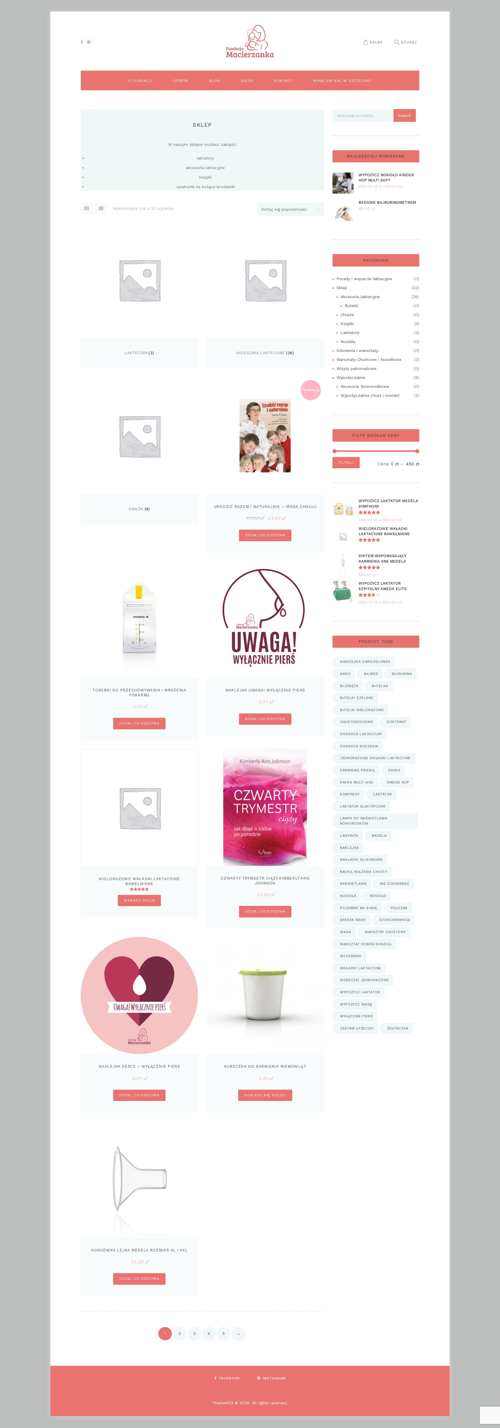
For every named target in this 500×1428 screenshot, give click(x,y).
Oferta (180, 81)
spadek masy (353, 920)
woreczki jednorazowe (364, 980)
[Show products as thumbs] (86, 208)
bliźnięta (349, 686)
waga (345, 932)
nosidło (378, 896)
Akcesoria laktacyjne (260, 352)
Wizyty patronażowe (356, 368)
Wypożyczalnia (351, 377)
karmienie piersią (357, 770)
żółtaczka (398, 1028)
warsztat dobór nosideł (365, 944)
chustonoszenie (356, 722)
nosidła (348, 896)
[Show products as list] (101, 208)
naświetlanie (353, 884)
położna (399, 908)
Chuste (347, 314)
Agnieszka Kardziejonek (365, 662)
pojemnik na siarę (358, 908)
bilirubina (402, 674)
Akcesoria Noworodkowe (365, 386)
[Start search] (397, 42)
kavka (394, 770)
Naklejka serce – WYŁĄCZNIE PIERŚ (139, 1066)
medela (379, 836)
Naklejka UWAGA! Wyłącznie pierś (265, 690)
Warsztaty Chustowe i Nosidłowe (369, 359)
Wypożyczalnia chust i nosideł (370, 395)
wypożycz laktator (360, 992)
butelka (380, 686)
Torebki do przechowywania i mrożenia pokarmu (139, 692)
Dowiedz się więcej (265, 1095)
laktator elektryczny (363, 806)
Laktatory (136, 352)
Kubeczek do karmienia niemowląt (265, 1066)
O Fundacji (140, 81)
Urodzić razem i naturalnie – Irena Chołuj (265, 506)
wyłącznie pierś (356, 1016)
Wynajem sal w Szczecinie (342, 81)
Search (404, 115)
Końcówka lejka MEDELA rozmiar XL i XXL (139, 1250)
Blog (214, 81)
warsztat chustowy (385, 932)
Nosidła (348, 341)
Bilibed (371, 674)
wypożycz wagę (356, 1004)
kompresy (350, 794)
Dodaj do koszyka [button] (265, 535)
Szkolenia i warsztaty (357, 350)
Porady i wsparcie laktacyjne (364, 278)
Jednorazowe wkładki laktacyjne (375, 758)
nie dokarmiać (394, 884)
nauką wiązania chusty (363, 872)
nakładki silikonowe (361, 860)
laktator (382, 794)
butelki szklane (356, 698)
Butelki (351, 305)
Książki (136, 508)
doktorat (397, 722)
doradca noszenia (359, 746)
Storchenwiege (395, 920)
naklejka (349, 848)
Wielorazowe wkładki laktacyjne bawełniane (139, 881)
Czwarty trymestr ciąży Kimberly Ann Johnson (265, 880)
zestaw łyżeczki (357, 1028)
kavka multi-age (356, 782)
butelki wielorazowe (362, 710)
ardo (345, 674)
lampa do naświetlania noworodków (363, 820)
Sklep (376, 42)
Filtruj (346, 462)
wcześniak (350, 956)
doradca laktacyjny (361, 734)
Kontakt (283, 81)
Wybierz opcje (139, 900)
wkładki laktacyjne (360, 968)
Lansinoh (349, 836)
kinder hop (398, 782)
